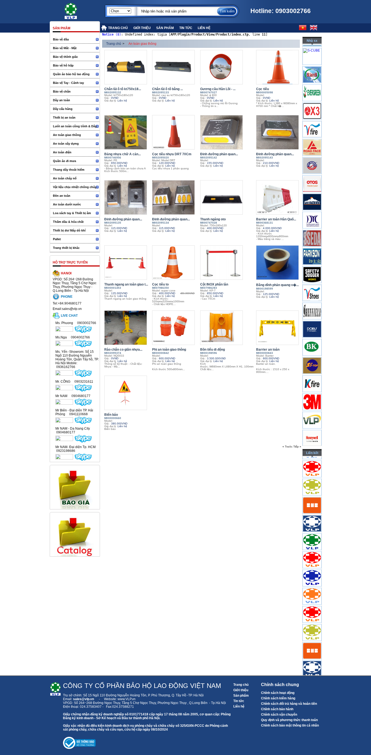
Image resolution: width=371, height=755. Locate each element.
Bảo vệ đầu (61, 39)
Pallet (57, 239)
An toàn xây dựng (66, 143)
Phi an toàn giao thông (169, 349)
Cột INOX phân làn (214, 284)
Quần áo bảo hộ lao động (71, 74)
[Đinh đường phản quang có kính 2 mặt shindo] (278, 132)
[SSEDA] (312, 258)
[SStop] (312, 385)
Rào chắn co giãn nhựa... (123, 349)
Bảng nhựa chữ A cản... (122, 154)
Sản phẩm (241, 695)
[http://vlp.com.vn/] (312, 543)
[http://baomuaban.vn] (312, 525)
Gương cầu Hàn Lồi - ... (217, 89)
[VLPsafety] (312, 440)
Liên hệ (238, 706)
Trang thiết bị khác (66, 247)
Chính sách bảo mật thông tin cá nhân (290, 725)
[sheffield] (312, 331)
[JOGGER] (312, 294)
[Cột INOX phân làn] (226, 262)
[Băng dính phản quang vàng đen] (278, 262)
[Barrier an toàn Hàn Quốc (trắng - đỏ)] (278, 197)
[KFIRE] (312, 403)
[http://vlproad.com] (312, 470)
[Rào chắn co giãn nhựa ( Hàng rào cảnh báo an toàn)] (126, 327)
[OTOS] (312, 203)
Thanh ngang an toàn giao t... (126, 284)
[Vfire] (312, 149)
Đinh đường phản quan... (219, 154)
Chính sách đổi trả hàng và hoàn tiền (289, 704)
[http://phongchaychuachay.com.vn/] (312, 579)
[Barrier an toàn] (278, 327)
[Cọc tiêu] (278, 67)
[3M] (312, 422)
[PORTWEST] (312, 222)
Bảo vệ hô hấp (63, 65)
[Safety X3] (312, 131)
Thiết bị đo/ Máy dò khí (69, 230)
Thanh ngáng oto (213, 219)
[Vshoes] (312, 313)
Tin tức (238, 701)
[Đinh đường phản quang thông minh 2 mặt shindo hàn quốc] (174, 197)
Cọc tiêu (262, 89)
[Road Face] (312, 167)
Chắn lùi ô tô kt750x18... (122, 89)
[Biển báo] (126, 393)
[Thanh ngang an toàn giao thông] (126, 262)
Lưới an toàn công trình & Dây (75, 126)
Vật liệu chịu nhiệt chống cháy (74, 187)
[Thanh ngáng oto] (226, 197)
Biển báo (111, 415)
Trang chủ (113, 44)
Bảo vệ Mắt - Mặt (65, 48)
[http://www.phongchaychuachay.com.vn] (312, 488)
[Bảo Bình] (312, 94)
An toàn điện (62, 152)
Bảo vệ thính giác (65, 56)
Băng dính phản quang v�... (277, 285)
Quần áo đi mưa (64, 161)
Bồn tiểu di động (212, 349)
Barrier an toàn (267, 349)
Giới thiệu (240, 690)
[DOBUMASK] (312, 349)
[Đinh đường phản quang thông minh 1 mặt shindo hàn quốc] (126, 197)
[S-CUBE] (311, 63)
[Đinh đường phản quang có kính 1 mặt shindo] (226, 132)
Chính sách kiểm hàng (278, 698)
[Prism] (312, 240)
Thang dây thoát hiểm (68, 169)
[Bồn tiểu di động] (226, 327)
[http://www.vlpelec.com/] (312, 507)
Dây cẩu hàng (63, 108)
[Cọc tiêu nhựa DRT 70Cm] (174, 132)
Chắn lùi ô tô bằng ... (167, 89)
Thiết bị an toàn (64, 117)
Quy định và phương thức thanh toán (289, 720)
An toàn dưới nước (67, 204)
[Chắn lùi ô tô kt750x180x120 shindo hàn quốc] (126, 67)
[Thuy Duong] (312, 185)
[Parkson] (312, 276)
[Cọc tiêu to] (174, 262)
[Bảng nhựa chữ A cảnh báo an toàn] (126, 132)
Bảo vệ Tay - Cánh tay (68, 82)
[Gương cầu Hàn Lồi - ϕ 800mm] (226, 67)
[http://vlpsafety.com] (312, 561)
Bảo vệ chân (62, 91)
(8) (111, 34)
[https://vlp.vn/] (77, 9)
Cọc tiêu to (160, 284)
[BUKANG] (312, 367)
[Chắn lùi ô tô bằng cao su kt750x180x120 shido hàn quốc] (174, 67)
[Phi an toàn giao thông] (174, 327)
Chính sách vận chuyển (279, 714)
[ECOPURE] (312, 58)
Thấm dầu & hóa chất (68, 221)
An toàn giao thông (67, 135)
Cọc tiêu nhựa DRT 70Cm (171, 154)
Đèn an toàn (61, 195)
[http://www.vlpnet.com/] (312, 597)
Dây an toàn (61, 100)
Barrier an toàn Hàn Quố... (276, 219)
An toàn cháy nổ (65, 178)
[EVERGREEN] (312, 113)
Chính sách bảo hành (277, 709)
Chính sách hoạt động (277, 693)
